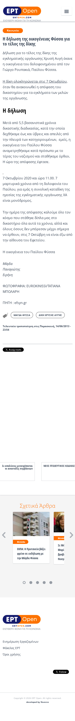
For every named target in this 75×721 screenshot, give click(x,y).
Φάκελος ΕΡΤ (11, 648)
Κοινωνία (13, 30)
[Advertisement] (37, 403)
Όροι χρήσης (12, 654)
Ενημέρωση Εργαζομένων (21, 642)
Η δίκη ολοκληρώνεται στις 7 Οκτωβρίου (35, 81)
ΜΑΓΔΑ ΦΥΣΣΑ (22, 315)
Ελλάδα (21, 541)
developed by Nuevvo (37, 702)
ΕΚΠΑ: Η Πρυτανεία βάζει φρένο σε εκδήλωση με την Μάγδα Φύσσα (31, 553)
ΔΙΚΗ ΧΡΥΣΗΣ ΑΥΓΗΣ (50, 315)
